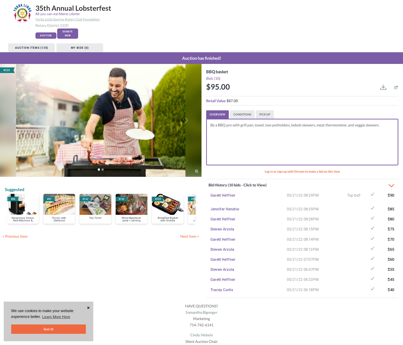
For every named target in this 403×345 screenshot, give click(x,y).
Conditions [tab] (242, 114)
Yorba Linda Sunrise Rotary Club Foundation (67, 19)
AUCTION (46, 35)
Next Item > (189, 236)
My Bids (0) (80, 47)
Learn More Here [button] (56, 317)
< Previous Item (15, 236)
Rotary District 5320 (51, 25)
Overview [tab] (217, 114)
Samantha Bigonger (202, 312)
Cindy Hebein (201, 335)
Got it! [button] (49, 329)
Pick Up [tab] (264, 114)
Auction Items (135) (31, 47)
